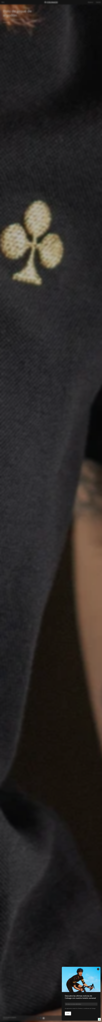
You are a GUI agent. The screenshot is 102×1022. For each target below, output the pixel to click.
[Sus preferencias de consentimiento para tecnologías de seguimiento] (99, 1019)
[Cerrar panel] (98, 969)
